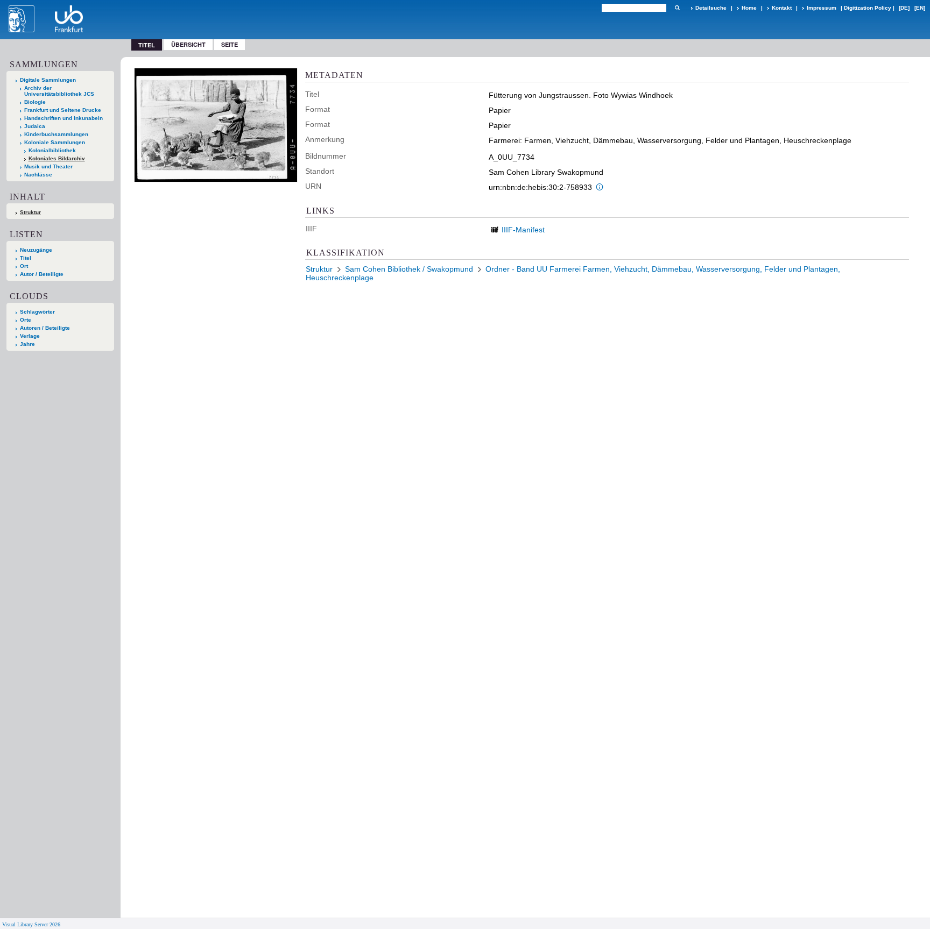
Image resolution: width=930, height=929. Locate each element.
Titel (25, 258)
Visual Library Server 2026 (31, 924)
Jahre (27, 344)
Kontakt (782, 8)
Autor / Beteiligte (42, 274)
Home (749, 8)
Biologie (35, 102)
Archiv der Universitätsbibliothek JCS (59, 91)
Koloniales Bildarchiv (57, 158)
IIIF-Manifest (523, 229)
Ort (24, 266)
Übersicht (188, 44)
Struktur (30, 212)
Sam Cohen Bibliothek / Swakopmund (409, 269)
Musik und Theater (48, 166)
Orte (25, 320)
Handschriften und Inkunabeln (63, 118)
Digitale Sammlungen (48, 80)
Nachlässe (38, 175)
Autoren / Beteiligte (45, 328)
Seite (229, 44)
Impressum (821, 8)
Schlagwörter (37, 312)
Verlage (30, 336)
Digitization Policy (867, 8)
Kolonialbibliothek (52, 150)
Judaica (34, 126)
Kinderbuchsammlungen (56, 134)
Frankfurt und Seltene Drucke (62, 110)
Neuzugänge (36, 250)
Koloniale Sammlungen (54, 142)
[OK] (677, 7)
